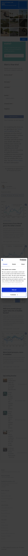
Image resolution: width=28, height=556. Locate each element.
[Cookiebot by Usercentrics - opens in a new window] (20, 260)
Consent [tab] (5, 264)
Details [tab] (14, 264)
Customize (13, 294)
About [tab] (23, 264)
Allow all (14, 289)
